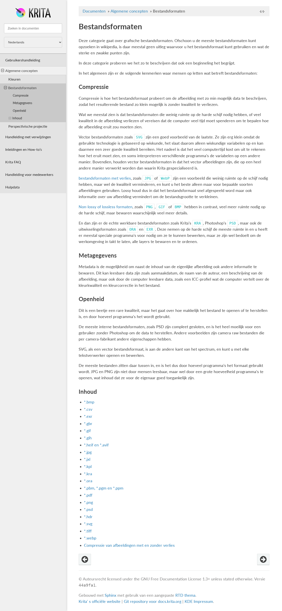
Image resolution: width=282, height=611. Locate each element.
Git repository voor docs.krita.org (153, 601)
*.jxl (87, 459)
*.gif (87, 430)
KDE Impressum (199, 601)
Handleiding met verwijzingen (28, 137)
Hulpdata (12, 187)
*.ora (88, 480)
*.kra (88, 473)
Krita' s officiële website (100, 601)
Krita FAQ (13, 162)
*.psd (88, 509)
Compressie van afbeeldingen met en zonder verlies (129, 545)
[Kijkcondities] (85, 559)
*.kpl (88, 466)
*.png (88, 502)
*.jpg (88, 452)
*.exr (88, 416)
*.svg (88, 523)
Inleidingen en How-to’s (23, 149)
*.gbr (88, 423)
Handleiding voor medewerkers (29, 174)
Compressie (20, 95)
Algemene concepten (21, 70)
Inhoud (17, 118)
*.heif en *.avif (96, 445)
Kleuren (14, 79)
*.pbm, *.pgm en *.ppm (103, 488)
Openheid (19, 110)
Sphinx (110, 595)
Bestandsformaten (22, 88)
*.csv (88, 409)
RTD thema (185, 595)
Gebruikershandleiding (22, 60)
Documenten (94, 11)
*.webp (90, 538)
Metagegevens (22, 103)
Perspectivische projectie (27, 126)
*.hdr (88, 516)
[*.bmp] (263, 559)
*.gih (88, 438)
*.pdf (88, 495)
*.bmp (89, 402)
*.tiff (88, 531)
